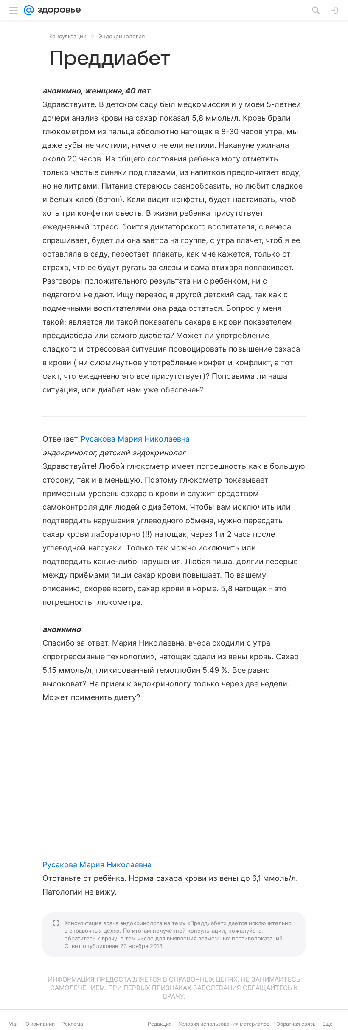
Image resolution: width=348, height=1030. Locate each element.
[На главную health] (57, 10)
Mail (13, 1024)
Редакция (160, 1024)
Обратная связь (296, 1024)
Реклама (72, 1024)
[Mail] (29, 10)
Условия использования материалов (224, 1024)
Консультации (68, 36)
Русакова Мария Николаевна (135, 439)
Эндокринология (121, 36)
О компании (40, 1024)
